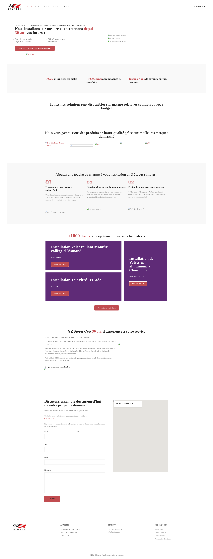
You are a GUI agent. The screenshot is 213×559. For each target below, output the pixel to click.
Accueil (29, 7)
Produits (46, 7)
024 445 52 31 (200, 7)
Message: (47, 470)
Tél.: (45, 444)
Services (37, 7)
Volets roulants (160, 536)
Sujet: (46, 457)
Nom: (46, 431)
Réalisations (56, 7)
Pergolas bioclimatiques (163, 539)
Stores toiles (159, 530)
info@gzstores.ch (114, 532)
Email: (78, 431)
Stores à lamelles (160, 533)
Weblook (120, 555)
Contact (66, 7)
